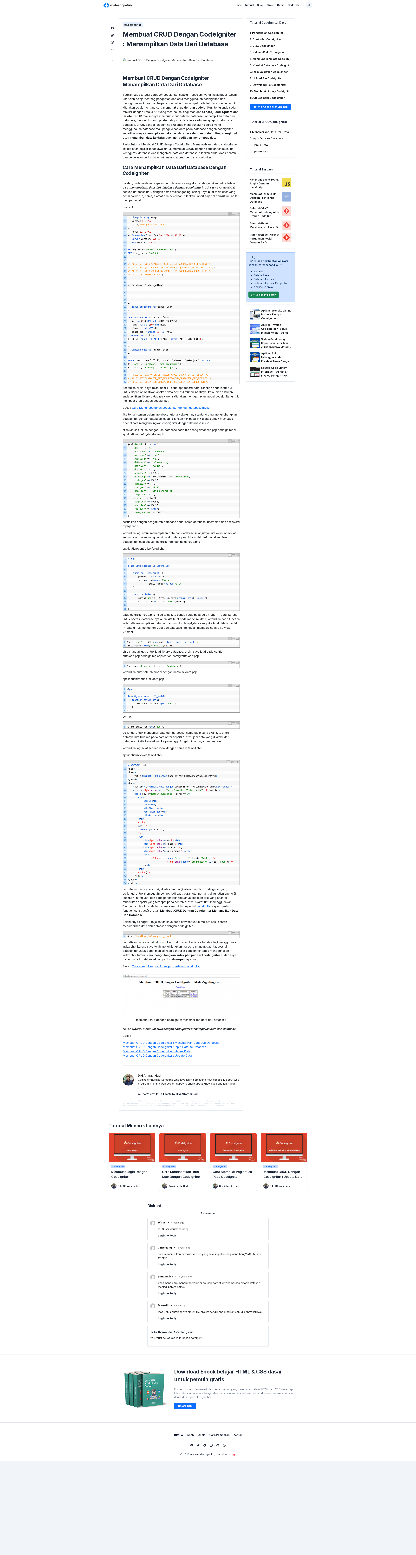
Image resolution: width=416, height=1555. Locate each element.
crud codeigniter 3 (176, 1101)
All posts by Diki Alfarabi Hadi (179, 1094)
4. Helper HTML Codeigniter (267, 52)
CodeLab (293, 5)
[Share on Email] (112, 49)
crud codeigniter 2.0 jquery (157, 1101)
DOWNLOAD (185, 1406)
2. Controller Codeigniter (265, 39)
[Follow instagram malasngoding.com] (211, 1445)
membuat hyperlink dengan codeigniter (138, 1105)
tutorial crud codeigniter (215, 1105)
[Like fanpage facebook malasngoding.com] (204, 1445)
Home (238, 5)
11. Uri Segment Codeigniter (267, 97)
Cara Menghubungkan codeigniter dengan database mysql (171, 407)
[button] (309, 5)
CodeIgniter (118, 1166)
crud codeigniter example (211, 1101)
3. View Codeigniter (262, 45)
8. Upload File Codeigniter (266, 78)
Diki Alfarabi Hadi (128, 1186)
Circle (270, 5)
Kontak (238, 1435)
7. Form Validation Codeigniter (269, 71)
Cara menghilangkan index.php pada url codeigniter (166, 966)
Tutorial (249, 5)
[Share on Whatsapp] (112, 42)
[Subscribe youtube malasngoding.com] (191, 1445)
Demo (281, 5)
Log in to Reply (167, 1235)
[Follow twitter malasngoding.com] (198, 1445)
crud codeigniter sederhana (142, 1103)
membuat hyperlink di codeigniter (166, 1105)
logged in (172, 1338)
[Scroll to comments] (112, 61)
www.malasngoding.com (205, 1454)
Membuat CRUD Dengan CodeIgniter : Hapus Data (156, 1051)
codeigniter (203, 906)
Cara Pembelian (219, 1435)
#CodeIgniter (132, 24)
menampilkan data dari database (192, 1105)
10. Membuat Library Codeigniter (271, 91)
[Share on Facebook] (112, 28)
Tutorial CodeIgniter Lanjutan (271, 106)
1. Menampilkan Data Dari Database (272, 132)
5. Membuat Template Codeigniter (271, 58)
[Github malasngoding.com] (217, 1445)
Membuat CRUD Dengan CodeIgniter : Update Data (157, 1055)
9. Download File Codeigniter (268, 84)
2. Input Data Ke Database (266, 138)
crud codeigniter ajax (192, 1101)
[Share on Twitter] (112, 35)
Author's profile (148, 1094)
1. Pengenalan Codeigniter (266, 32)
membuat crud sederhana (225, 1103)
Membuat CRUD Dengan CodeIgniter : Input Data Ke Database (164, 1047)
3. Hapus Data (259, 145)
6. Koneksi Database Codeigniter (271, 65)
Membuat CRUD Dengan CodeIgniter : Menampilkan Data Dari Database (171, 1042)
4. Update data (259, 151)
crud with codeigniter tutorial (165, 1103)
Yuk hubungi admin (265, 294)
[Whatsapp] (224, 1445)
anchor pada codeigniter (136, 1101)
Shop (260, 5)
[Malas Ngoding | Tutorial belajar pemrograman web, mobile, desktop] (119, 5)
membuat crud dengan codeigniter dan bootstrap (195, 1103)
